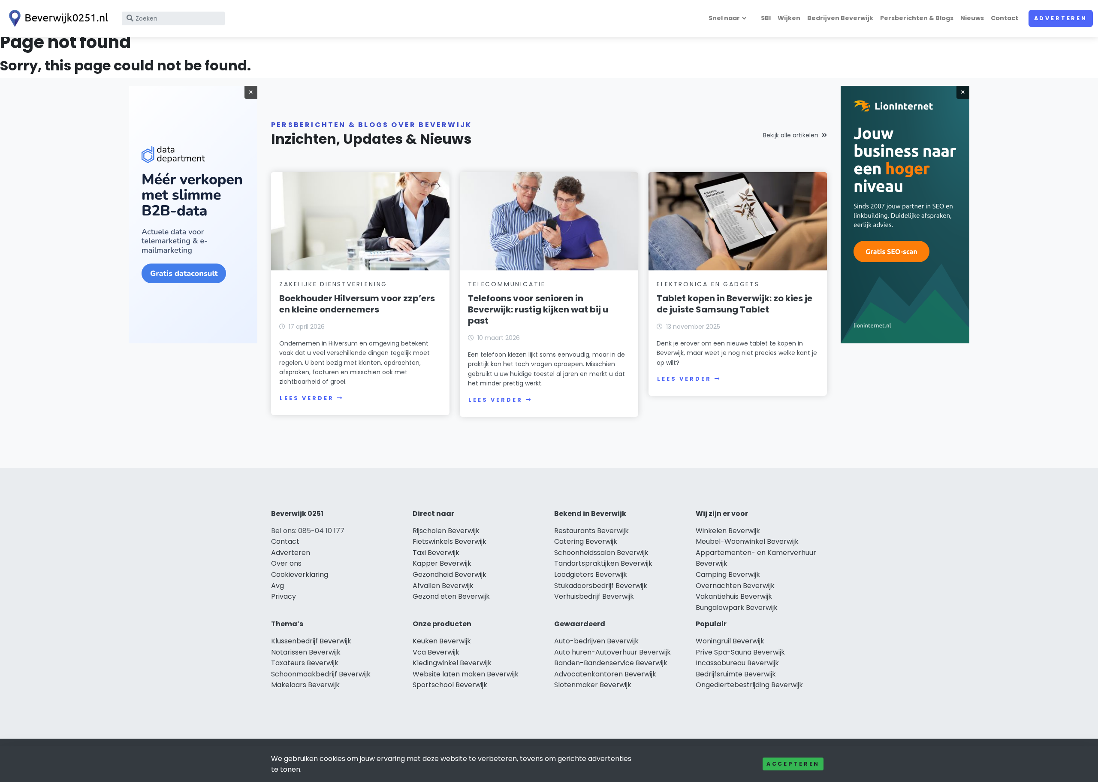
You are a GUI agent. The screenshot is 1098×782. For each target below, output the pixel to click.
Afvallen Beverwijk (443, 586)
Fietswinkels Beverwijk (449, 541)
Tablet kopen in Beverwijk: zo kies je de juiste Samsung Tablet (734, 303)
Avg (277, 586)
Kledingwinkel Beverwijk (452, 663)
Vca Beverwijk (436, 652)
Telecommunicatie (507, 284)
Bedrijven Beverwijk (840, 18)
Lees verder (307, 398)
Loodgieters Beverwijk (590, 574)
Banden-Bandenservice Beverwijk (610, 663)
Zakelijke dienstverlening (333, 284)
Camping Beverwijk (728, 574)
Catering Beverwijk (585, 541)
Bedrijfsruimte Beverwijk (736, 674)
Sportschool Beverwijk (450, 685)
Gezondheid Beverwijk (449, 574)
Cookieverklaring (299, 574)
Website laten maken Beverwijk (466, 674)
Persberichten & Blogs (916, 18)
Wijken (789, 18)
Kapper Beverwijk (442, 563)
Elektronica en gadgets (708, 284)
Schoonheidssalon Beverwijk (601, 553)
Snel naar (724, 18)
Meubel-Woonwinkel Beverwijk (747, 541)
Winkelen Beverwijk (728, 531)
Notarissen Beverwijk (306, 652)
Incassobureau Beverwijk (737, 663)
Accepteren (793, 763)
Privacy (283, 596)
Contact (1004, 18)
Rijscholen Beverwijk (446, 531)
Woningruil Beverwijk (730, 641)
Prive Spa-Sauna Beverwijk (740, 652)
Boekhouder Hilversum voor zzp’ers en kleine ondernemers (357, 303)
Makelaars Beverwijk (305, 685)
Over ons (286, 563)
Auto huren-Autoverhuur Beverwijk (612, 652)
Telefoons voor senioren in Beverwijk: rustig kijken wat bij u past (538, 309)
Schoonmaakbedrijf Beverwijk (321, 674)
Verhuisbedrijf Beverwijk (594, 596)
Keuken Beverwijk (442, 641)
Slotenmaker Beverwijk (592, 685)
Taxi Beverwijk (436, 553)
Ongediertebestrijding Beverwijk (749, 685)
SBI (766, 18)
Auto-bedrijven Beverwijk (596, 641)
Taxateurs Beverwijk (304, 663)
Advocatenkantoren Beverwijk (605, 674)
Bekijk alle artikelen (790, 135)
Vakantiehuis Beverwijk (734, 596)
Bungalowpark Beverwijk (737, 607)
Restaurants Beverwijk (591, 531)
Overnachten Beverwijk (735, 586)
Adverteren (1060, 18)
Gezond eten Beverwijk (451, 596)
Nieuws (972, 18)
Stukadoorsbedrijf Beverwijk (600, 586)
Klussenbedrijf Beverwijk (311, 641)
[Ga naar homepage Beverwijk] (56, 18)
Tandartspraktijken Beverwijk (603, 563)
